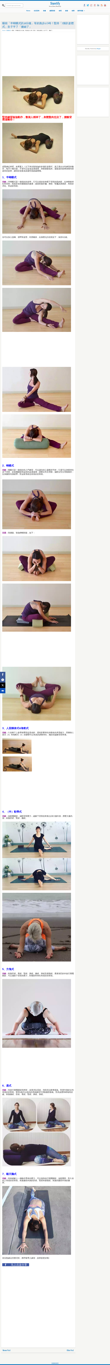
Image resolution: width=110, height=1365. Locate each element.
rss (101, 5)
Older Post (70, 1350)
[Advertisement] (41, 38)
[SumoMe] (2, 690)
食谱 (73, 10)
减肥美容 (52, 10)
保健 (44, 10)
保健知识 (8, 30)
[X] (2, 685)
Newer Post (7, 1350)
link (98, 5)
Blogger (99, 48)
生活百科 (36, 10)
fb (84, 5)
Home (28, 10)
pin (94, 5)
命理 (60, 10)
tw (88, 5)
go (91, 5)
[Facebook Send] (2, 680)
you (105, 5)
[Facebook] (2, 674)
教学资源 (80, 10)
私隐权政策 (55, 1363)
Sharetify (55, 3)
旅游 (66, 10)
